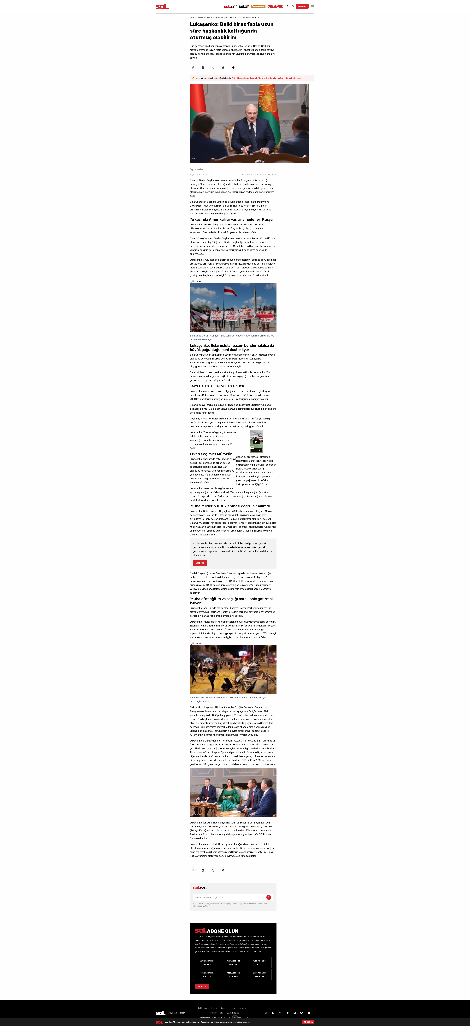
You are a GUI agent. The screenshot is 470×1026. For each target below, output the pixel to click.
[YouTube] (308, 1013)
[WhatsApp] (294, 1013)
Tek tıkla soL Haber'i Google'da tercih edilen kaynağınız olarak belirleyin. (266, 78)
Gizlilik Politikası (233, 1013)
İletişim (214, 1008)
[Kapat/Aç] (235, 1016)
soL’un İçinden (244, 1008)
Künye (232, 1008)
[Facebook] (272, 1013)
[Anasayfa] (160, 1013)
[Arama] (293, 6)
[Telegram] (287, 1013)
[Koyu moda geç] (288, 6)
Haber (192, 17)
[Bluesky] (301, 1013)
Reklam (224, 1008)
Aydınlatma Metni (216, 1013)
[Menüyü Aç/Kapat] (312, 6)
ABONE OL (302, 6)
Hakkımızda (202, 1008)
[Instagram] (265, 1013)
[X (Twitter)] (280, 1013)
